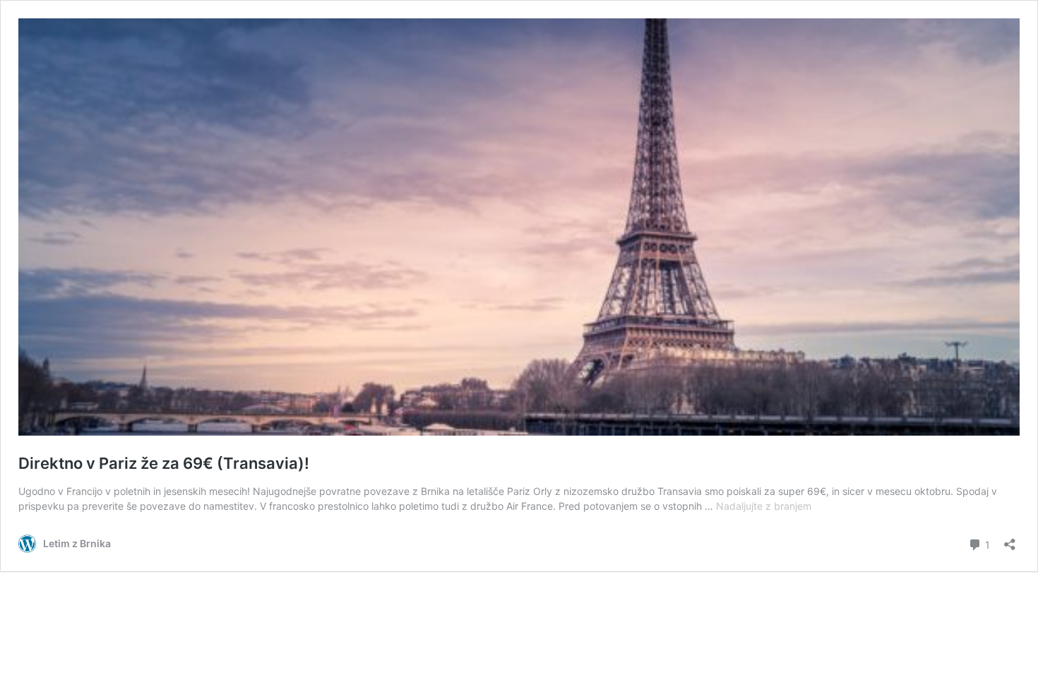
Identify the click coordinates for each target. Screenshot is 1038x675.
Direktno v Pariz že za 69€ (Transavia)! (163, 463)
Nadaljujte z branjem (763, 506)
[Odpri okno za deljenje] (1010, 540)
